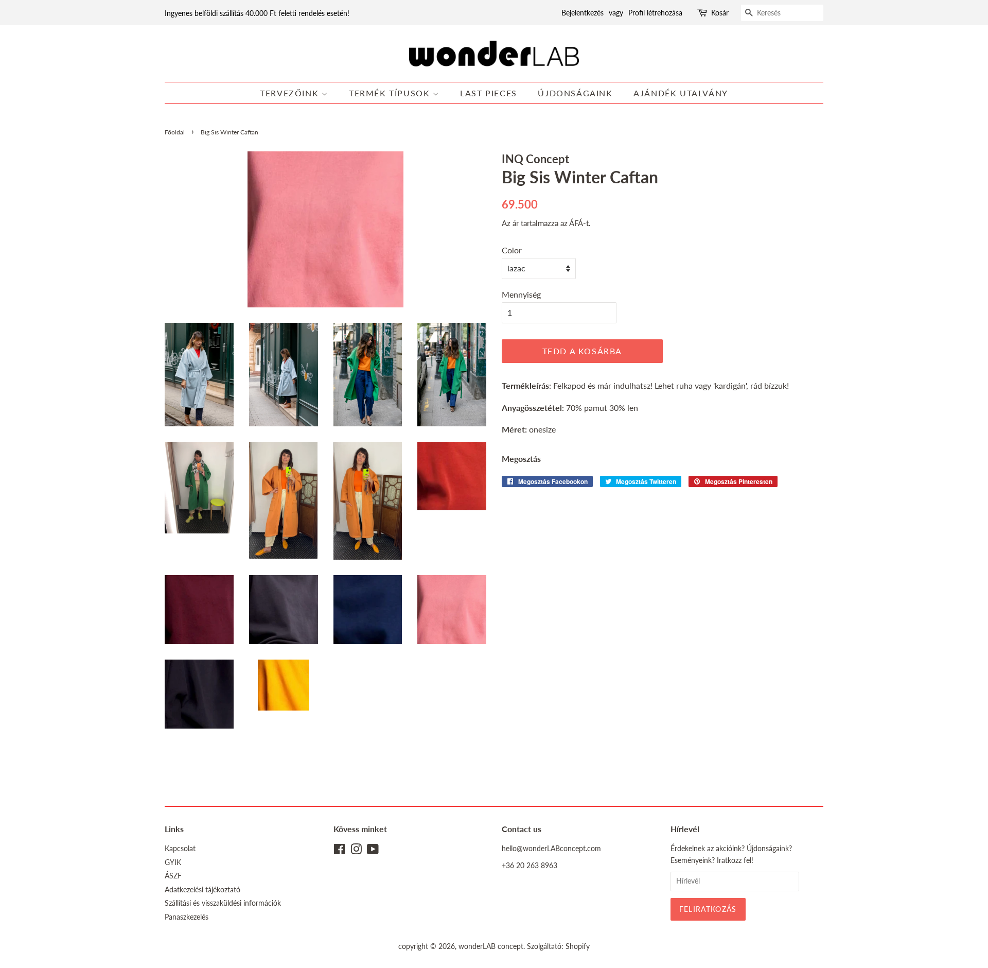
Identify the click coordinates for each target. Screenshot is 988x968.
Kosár (720, 12)
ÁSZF (173, 876)
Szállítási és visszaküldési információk (223, 903)
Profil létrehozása (655, 12)
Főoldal (175, 132)
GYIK (173, 862)
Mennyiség (521, 294)
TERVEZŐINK (291, 93)
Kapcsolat (180, 848)
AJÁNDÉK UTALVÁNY (680, 93)
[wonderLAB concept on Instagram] (356, 851)
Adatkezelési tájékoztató (202, 890)
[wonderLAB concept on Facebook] (339, 851)
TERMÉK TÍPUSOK (391, 93)
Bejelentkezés (582, 12)
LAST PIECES (488, 93)
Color (512, 250)
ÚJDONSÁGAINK (575, 93)
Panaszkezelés (186, 917)
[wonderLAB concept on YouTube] (373, 851)
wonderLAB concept (490, 946)
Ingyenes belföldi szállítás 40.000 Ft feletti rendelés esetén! (257, 13)
